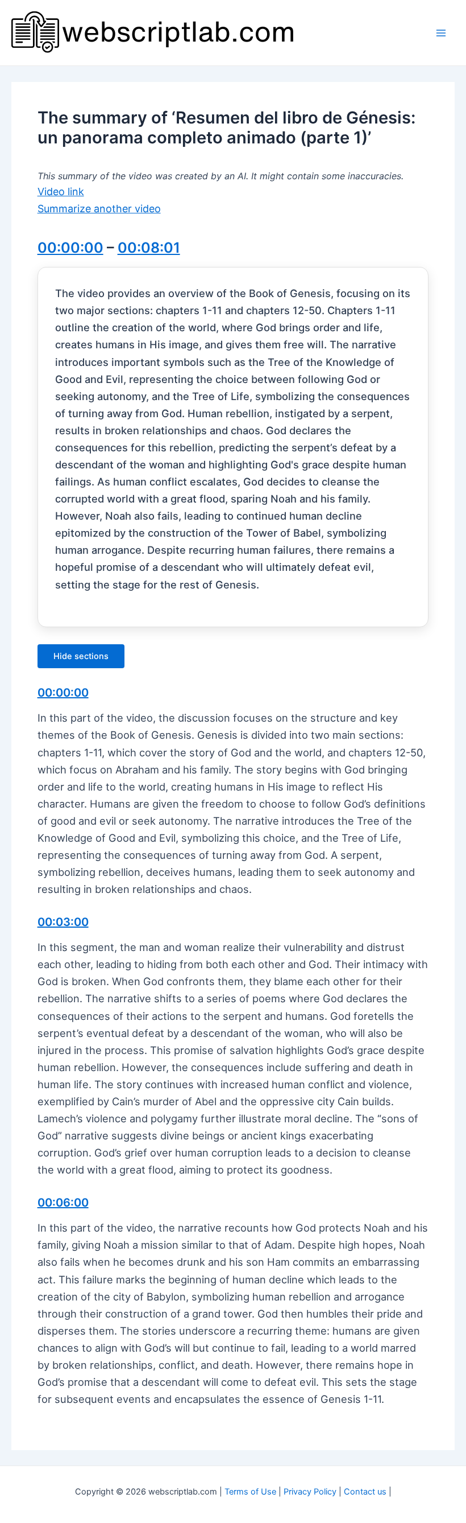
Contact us (365, 1492)
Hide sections (81, 656)
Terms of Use (250, 1492)
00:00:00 (70, 247)
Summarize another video (99, 209)
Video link (61, 191)
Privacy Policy (310, 1492)
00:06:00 (63, 1202)
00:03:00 (63, 922)
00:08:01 (149, 247)
